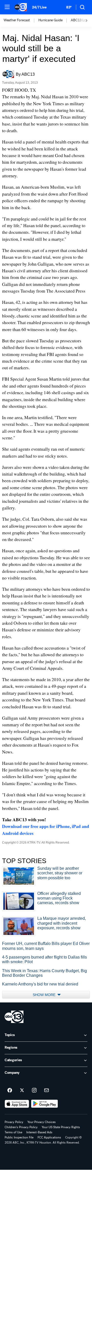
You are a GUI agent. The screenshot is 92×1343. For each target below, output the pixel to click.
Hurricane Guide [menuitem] (50, 20)
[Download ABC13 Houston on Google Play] (44, 1104)
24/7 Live (39, 7)
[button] (7, 7)
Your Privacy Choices (41, 1122)
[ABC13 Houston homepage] (21, 7)
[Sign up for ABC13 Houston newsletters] (46, 1090)
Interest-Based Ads (39, 1132)
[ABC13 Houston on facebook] (10, 1090)
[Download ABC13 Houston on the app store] (17, 1104)
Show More (44, 995)
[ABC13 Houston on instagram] (34, 1090)
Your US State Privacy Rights (61, 1127)
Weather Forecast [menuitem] (17, 20)
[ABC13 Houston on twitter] (22, 1090)
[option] (21, 20)
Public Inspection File (19, 1137)
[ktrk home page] (14, 1017)
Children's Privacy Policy (21, 1127)
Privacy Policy (14, 1122)
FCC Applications (49, 1137)
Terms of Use (13, 1132)
